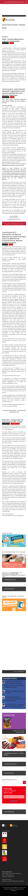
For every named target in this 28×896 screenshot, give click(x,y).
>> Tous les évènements (18, 671)
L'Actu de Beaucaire (15, 423)
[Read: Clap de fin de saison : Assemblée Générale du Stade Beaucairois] (3, 705)
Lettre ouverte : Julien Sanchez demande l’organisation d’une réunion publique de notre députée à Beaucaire (13, 92)
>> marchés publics (9, 773)
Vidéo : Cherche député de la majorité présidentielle (13, 40)
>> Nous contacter (9, 588)
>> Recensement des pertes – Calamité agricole (14, 754)
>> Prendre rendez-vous (10, 579)
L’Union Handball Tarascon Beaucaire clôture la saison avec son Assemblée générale (15, 698)
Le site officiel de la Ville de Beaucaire (14, 2)
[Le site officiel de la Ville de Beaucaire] (11, 20)
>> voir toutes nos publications (18, 731)
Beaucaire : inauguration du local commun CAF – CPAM (12, 421)
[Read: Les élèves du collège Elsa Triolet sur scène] (3, 691)
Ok (11, 893)
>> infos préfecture (9, 811)
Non (17, 893)
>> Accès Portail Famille (10, 764)
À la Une (12, 43)
